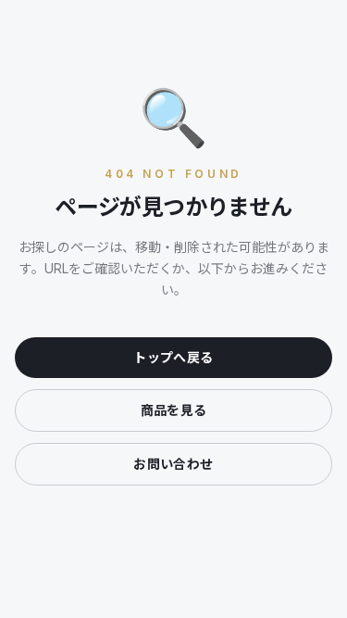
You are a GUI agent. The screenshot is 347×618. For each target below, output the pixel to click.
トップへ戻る (173, 357)
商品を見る (174, 410)
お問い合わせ (173, 464)
